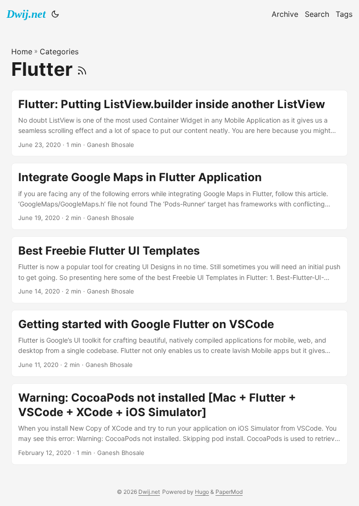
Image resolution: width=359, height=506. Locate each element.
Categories (59, 51)
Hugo (202, 491)
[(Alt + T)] (55, 14)
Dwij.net (26, 14)
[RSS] (82, 69)
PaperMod (229, 491)
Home (21, 51)
